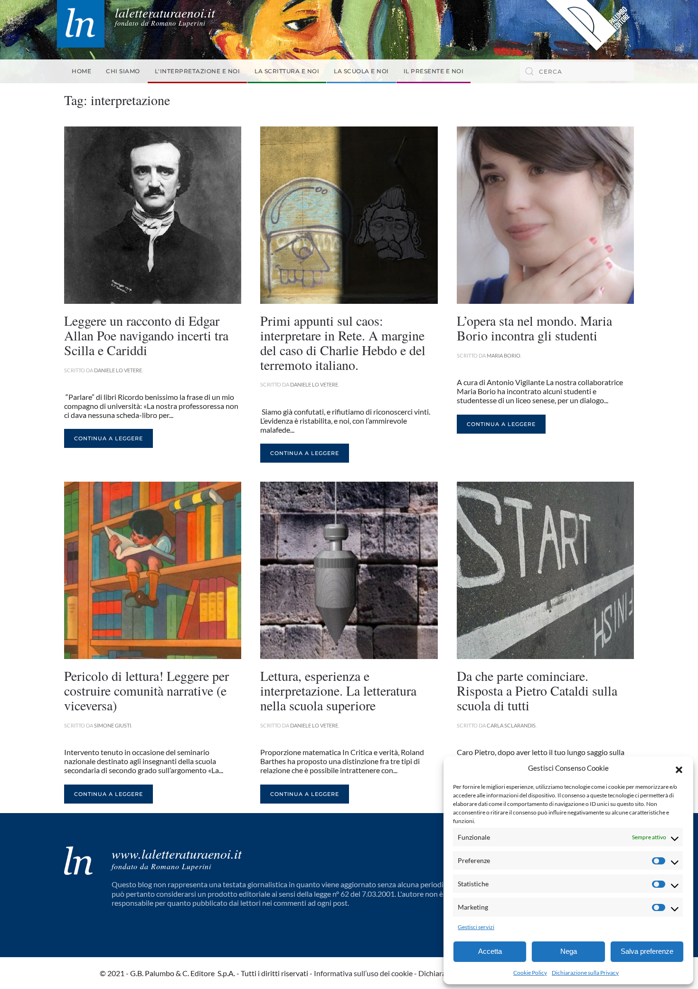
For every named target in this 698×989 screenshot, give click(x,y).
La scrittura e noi (287, 71)
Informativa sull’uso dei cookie (363, 973)
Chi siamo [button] (123, 71)
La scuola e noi (361, 71)
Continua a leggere (108, 438)
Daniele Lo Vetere (118, 370)
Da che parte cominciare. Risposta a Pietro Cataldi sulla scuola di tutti (537, 690)
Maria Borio (503, 355)
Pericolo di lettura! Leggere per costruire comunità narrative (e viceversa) (146, 690)
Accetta (490, 951)
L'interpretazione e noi (197, 71)
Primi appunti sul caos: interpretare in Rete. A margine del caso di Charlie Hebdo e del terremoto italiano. (342, 342)
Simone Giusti (112, 725)
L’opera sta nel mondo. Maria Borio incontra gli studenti (534, 327)
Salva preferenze (647, 951)
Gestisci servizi (476, 927)
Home (81, 71)
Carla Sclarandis (511, 725)
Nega (568, 951)
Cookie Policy (530, 972)
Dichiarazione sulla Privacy (585, 972)
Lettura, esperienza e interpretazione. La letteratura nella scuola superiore (338, 690)
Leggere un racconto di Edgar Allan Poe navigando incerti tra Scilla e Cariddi (146, 335)
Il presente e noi (434, 71)
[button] (679, 768)
